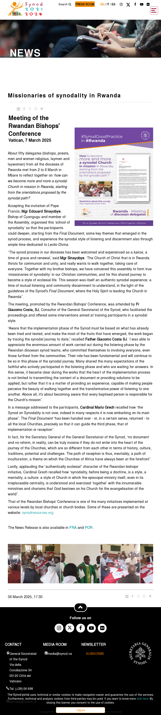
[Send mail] (18, 109)
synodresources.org (37, 512)
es (113, 4)
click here (142, 698)
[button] (40, 563)
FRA (73, 527)
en (103, 4)
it (109, 4)
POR (88, 527)
